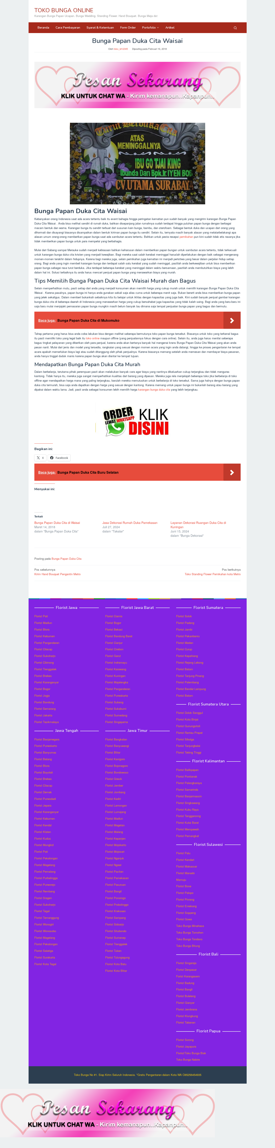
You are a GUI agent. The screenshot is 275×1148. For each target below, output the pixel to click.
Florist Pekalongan (46, 858)
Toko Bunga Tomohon (189, 932)
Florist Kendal (43, 825)
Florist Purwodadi (45, 799)
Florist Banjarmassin (189, 796)
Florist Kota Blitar (116, 971)
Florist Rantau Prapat (189, 733)
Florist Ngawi (113, 865)
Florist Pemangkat (187, 836)
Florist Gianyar (185, 1003)
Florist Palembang (187, 682)
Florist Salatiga (43, 951)
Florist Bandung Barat (118, 636)
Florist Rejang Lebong (189, 662)
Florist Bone (183, 886)
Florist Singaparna (116, 722)
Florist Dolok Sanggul (189, 713)
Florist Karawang (115, 669)
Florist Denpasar (186, 970)
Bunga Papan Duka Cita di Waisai (57, 522)
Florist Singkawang (188, 803)
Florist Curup (184, 649)
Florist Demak (43, 792)
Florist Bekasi (113, 629)
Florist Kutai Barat (187, 822)
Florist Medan (184, 643)
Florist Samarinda (187, 789)
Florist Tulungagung (117, 957)
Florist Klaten (42, 832)
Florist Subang (114, 702)
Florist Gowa (184, 919)
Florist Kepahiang (187, 656)
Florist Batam (184, 669)
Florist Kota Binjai (187, 719)
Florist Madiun (43, 623)
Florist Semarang (45, 709)
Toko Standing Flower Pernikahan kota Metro (213, 571)
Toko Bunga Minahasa (190, 926)
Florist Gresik (113, 779)
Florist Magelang (44, 865)
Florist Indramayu (116, 662)
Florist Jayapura (186, 1046)
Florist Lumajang (115, 812)
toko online (92, 338)
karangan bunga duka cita (154, 389)
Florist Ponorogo (115, 898)
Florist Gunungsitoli (188, 726)
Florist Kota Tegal (45, 964)
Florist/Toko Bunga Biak (191, 1053)
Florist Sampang (115, 918)
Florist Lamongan (116, 805)
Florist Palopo (184, 893)
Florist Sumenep (115, 938)
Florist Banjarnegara (46, 739)
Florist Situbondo (115, 931)
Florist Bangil (113, 891)
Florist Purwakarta (116, 695)
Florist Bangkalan (116, 739)
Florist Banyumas (45, 752)
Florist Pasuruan (115, 885)
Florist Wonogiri (44, 924)
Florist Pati (41, 616)
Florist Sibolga (185, 739)
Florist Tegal (42, 911)
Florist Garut (113, 656)
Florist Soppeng (186, 913)
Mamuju (181, 880)
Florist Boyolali (43, 772)
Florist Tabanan (185, 1022)
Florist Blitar (112, 752)
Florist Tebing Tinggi (188, 752)
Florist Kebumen (44, 636)
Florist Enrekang (186, 906)
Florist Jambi (184, 629)
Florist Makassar (186, 866)
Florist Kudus (42, 838)
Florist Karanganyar (46, 682)
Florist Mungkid (43, 845)
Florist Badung (185, 983)
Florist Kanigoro (115, 759)
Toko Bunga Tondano (189, 939)
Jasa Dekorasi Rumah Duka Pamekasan (129, 522)
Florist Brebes (43, 676)
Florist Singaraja (186, 963)
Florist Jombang (115, 792)
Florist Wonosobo (45, 931)
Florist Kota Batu (115, 964)
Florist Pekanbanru (188, 636)
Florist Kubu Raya (187, 809)
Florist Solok (184, 616)
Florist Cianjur (113, 643)
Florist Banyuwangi (117, 746)
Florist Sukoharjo (44, 656)
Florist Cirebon (114, 649)
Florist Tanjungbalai (188, 746)
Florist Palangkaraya (189, 783)
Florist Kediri (113, 799)
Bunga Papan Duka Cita (66, 559)
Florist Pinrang (185, 899)
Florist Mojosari (114, 851)
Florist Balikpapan (187, 770)
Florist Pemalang (44, 871)
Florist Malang (114, 832)
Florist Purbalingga (46, 878)
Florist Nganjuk (114, 858)
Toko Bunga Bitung (188, 946)
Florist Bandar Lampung (191, 689)
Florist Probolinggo (116, 904)
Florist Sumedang (116, 715)
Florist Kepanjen (115, 838)
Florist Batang (43, 759)
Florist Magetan (115, 825)
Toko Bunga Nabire (188, 1059)
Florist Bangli (184, 989)
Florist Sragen (43, 898)
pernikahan (186, 237)
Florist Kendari (185, 860)
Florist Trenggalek (45, 669)
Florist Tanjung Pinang (190, 676)
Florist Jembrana (186, 1009)
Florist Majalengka (116, 682)
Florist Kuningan (115, 676)
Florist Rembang (44, 891)
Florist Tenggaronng (188, 816)
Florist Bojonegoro (116, 766)
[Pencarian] (235, 27)
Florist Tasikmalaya (46, 722)
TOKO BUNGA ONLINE (63, 10)
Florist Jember (114, 785)
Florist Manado (185, 873)
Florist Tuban (113, 951)
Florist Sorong (185, 1040)
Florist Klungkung (187, 1016)
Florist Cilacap (43, 649)
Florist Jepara (42, 805)
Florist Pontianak (186, 776)
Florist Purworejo (44, 885)
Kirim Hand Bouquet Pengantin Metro (57, 571)
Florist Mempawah (187, 829)
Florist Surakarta (44, 957)
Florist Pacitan (114, 871)
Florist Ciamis (113, 616)
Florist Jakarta (43, 715)
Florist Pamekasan (117, 878)
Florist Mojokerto (115, 845)
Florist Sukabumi (115, 709)
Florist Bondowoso (116, 772)
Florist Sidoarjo (114, 924)
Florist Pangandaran (46, 643)
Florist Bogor (42, 689)
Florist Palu (183, 853)
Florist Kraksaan (115, 911)
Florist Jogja (42, 695)
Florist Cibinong (44, 662)
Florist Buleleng (186, 996)
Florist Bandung (44, 702)
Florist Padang (185, 623)
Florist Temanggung (46, 918)
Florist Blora (41, 629)
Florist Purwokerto (45, 746)
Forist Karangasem (188, 976)
